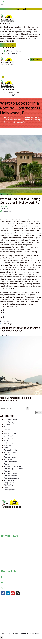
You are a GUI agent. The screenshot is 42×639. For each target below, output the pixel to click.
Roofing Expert (9, 480)
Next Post (4, 335)
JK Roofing (5, 209)
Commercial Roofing (11, 419)
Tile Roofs (7, 487)
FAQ (10, 563)
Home (7, 541)
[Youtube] (13, 593)
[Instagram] (18, 593)
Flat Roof (7, 429)
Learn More (7, 45)
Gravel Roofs (8, 438)
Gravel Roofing (9, 436)
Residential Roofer (10, 450)
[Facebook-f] (3, 593)
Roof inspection (10, 452)
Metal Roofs (8, 443)
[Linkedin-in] (8, 593)
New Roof (7, 445)
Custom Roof (9, 424)
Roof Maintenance (10, 457)
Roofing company (10, 473)
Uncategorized (9, 490)
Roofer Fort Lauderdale (12, 466)
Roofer (6, 464)
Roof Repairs (8, 459)
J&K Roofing (36, 633)
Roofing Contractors (11, 478)
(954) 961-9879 (11, 53)
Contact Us (9, 561)
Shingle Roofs (9, 483)
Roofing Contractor (11, 476)
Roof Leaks (8, 455)
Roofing (7, 471)
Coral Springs (9, 422)
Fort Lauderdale (10, 433)
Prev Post (5, 321)
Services (8, 547)
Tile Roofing (8, 485)
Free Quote (35, 59)
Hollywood (8, 441)
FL (5, 426)
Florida (6, 431)
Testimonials (9, 557)
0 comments (6, 211)
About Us (8, 544)
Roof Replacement (10, 462)
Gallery (7, 551)
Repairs (6, 448)
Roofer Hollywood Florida (13, 469)
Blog (6, 554)
